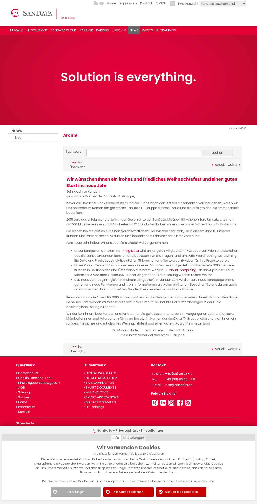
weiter (233, 164)
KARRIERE (102, 30)
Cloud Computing (182, 270)
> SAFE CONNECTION (99, 382)
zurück (219, 164)
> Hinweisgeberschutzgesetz (38, 382)
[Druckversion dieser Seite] (96, 3)
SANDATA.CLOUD (63, 30)
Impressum (128, 3)
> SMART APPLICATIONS (101, 397)
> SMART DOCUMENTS (100, 387)
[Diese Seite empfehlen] (102, 3)
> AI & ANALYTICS (96, 392)
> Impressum (25, 407)
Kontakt (146, 3)
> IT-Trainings (94, 407)
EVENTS (147, 30)
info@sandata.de (178, 385)
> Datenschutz (27, 373)
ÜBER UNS (119, 30)
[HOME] (44, 14)
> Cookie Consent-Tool (33, 378)
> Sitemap (23, 392)
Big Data (132, 250)
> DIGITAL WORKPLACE (100, 373)
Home (111, 3)
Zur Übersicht (77, 164)
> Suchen (23, 397)
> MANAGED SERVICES (100, 402)
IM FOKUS (16, 30)
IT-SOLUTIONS (37, 30)
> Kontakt (23, 411)
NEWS (134, 30)
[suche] (162, 3)
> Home (21, 402)
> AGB (20, 387)
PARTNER (86, 30)
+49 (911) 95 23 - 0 (179, 373)
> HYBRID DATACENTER (100, 378)
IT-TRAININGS (166, 30)
